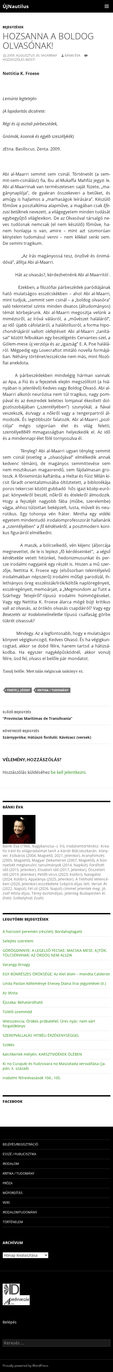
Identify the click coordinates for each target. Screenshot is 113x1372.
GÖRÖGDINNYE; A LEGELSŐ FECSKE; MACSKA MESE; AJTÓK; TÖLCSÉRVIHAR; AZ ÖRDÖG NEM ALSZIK (55, 953)
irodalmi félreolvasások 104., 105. (32, 1077)
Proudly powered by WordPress (25, 1365)
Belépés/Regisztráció (20, 1144)
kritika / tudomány (53, 690)
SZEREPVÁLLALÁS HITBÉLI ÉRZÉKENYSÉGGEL (41, 1035)
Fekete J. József (18, 690)
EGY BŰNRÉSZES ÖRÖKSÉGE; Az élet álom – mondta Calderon (56, 973)
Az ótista (10, 992)
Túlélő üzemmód (17, 1011)
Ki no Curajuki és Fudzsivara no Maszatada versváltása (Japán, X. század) (54, 1066)
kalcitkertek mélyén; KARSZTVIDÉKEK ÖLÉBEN (42, 1054)
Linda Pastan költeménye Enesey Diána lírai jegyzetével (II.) (54, 983)
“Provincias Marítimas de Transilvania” (37, 715)
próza (8, 1183)
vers (6, 1202)
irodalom (11, 1164)
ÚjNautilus (16, 6)
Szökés (8, 1044)
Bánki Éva (72, 55)
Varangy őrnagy (16, 964)
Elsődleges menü (106, 6)
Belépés (10, 1322)
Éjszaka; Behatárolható (23, 1002)
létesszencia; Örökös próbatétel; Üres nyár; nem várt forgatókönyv (49, 1023)
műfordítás (13, 1193)
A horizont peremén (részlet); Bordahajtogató (42, 931)
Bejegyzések (13, 27)
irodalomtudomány (20, 1212)
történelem (13, 1222)
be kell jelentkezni (68, 772)
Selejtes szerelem (18, 940)
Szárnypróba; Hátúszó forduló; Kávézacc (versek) (47, 734)
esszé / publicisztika (19, 1154)
